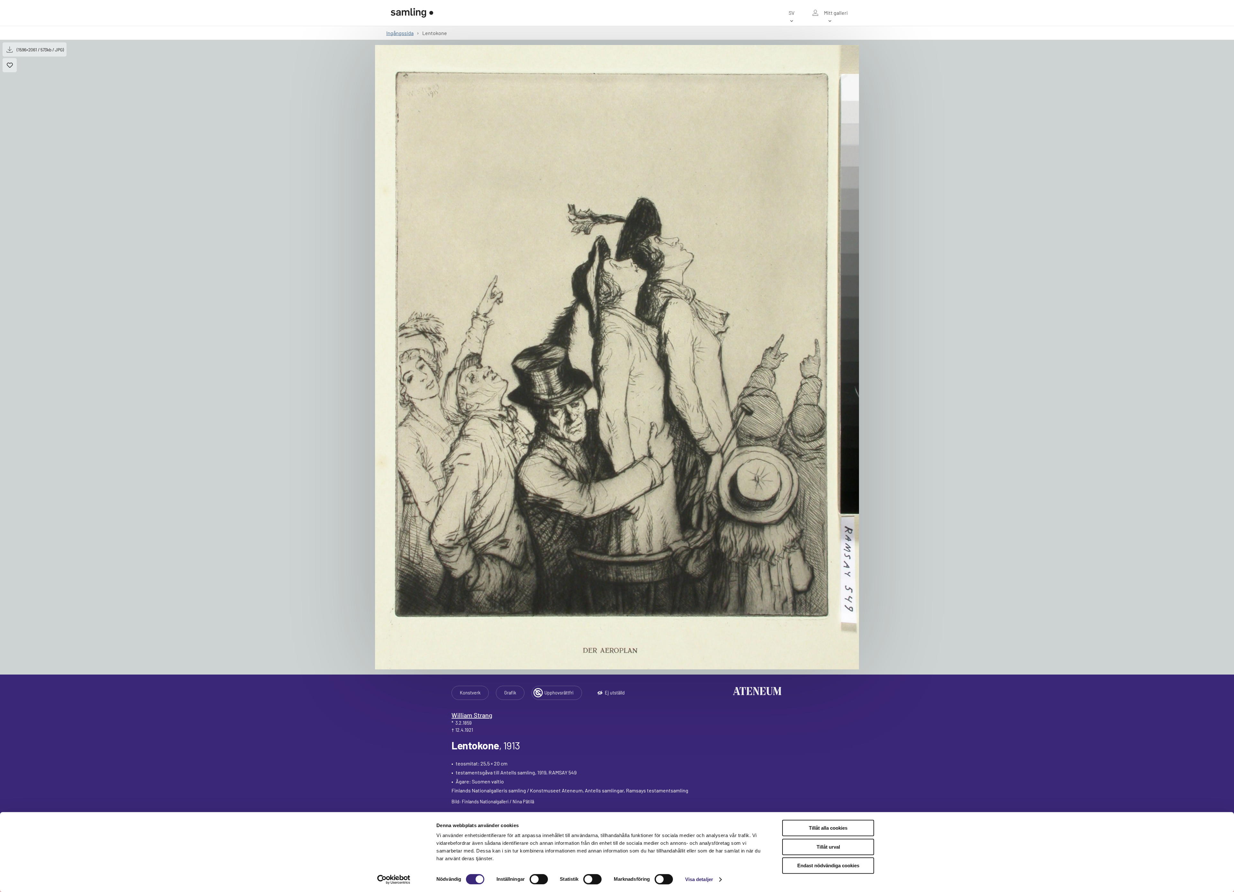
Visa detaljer (699, 879)
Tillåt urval (828, 847)
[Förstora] (617, 357)
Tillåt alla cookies (828, 828)
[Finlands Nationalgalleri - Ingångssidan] (412, 13)
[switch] (539, 879)
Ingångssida (400, 33)
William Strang (472, 715)
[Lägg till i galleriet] (10, 65)
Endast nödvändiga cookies (828, 865)
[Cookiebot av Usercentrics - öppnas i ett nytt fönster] (394, 879)
